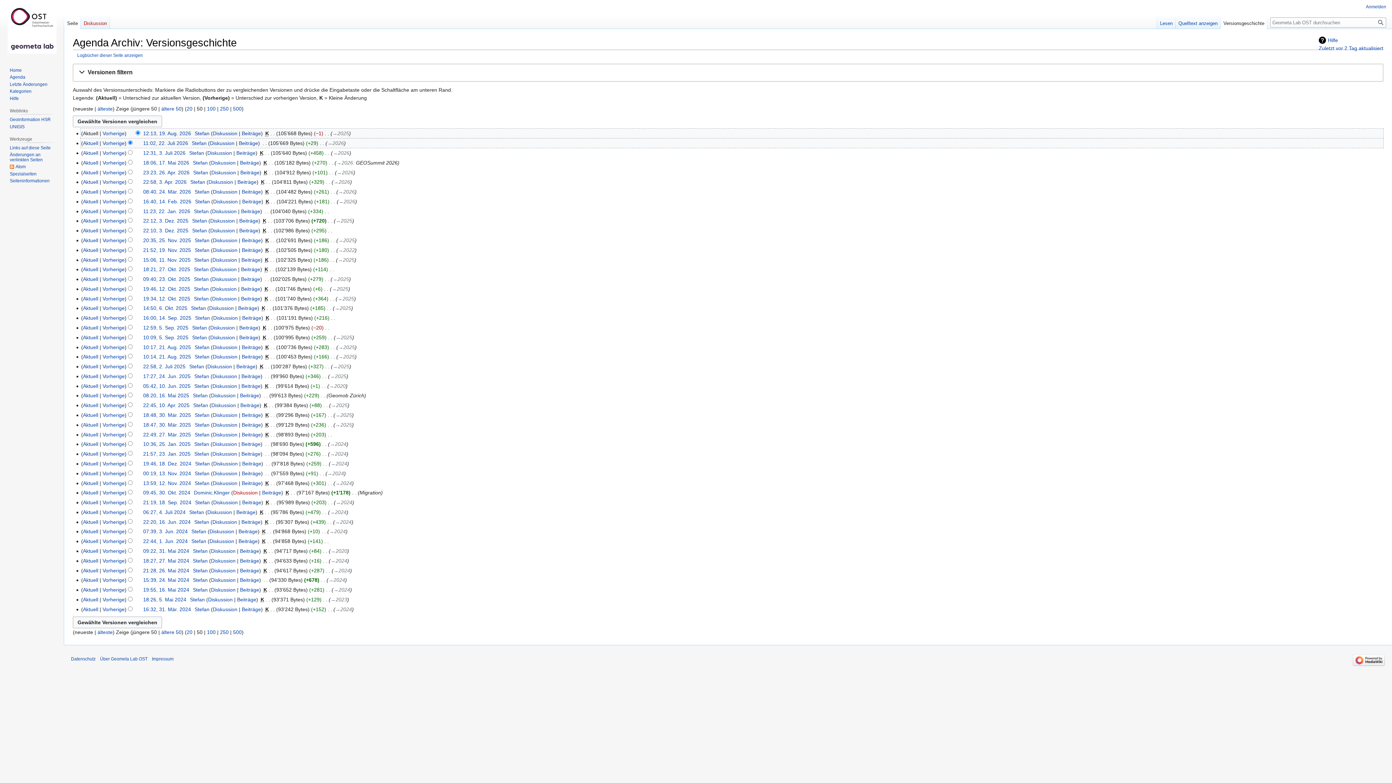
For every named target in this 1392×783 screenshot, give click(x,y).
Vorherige (114, 133)
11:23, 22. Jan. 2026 (166, 211)
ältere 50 (171, 109)
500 (237, 109)
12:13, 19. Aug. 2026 (167, 133)
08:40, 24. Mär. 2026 (167, 192)
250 (224, 109)
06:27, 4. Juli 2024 (164, 512)
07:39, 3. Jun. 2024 (165, 531)
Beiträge (251, 133)
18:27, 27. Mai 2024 (166, 561)
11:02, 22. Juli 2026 (165, 143)
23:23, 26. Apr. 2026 (166, 172)
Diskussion (225, 133)
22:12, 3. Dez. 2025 (165, 221)
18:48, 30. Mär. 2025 (167, 415)
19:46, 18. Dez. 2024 (167, 464)
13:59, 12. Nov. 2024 (167, 483)
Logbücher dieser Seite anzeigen (110, 55)
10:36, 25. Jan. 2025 (167, 444)
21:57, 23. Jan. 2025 (167, 454)
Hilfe (1333, 40)
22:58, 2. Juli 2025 (164, 366)
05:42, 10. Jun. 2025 (167, 386)
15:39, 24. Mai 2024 (166, 580)
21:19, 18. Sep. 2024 (167, 502)
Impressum (163, 659)
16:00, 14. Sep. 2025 (167, 318)
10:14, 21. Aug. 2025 (167, 357)
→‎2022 (346, 250)
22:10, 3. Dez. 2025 (165, 230)
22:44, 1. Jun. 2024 (165, 541)
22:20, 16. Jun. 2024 (167, 522)
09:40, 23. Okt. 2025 (166, 279)
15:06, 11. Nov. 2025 (167, 260)
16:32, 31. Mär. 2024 (167, 609)
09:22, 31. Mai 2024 (166, 551)
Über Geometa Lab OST (124, 659)
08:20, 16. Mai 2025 (166, 395)
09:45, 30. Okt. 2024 (166, 493)
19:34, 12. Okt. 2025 (166, 299)
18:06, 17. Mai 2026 (166, 163)
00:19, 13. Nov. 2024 (167, 473)
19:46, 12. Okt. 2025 (166, 289)
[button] (728, 73)
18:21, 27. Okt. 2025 (166, 269)
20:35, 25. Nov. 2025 (167, 240)
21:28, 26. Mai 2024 (166, 570)
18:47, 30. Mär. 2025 (167, 425)
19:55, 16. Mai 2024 (166, 590)
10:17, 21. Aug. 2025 (167, 347)
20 (189, 109)
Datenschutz (83, 659)
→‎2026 (335, 143)
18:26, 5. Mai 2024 (164, 599)
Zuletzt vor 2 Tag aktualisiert (1351, 48)
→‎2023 (339, 599)
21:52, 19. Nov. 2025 (167, 250)
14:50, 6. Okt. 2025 (165, 308)
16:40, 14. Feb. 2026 (167, 201)
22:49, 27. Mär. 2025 (167, 435)
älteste (105, 109)
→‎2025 (340, 133)
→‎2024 (338, 444)
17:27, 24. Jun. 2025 (167, 376)
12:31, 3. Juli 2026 (164, 153)
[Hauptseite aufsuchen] (32, 29)
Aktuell (90, 143)
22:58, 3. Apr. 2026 (165, 182)
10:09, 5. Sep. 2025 (165, 337)
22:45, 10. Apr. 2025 (166, 405)
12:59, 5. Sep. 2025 (165, 328)
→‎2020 (337, 386)
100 (211, 109)
